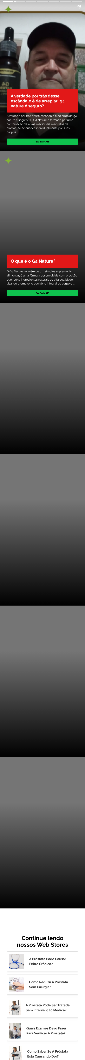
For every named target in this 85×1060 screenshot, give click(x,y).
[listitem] (42, 961)
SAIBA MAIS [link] (42, 141)
